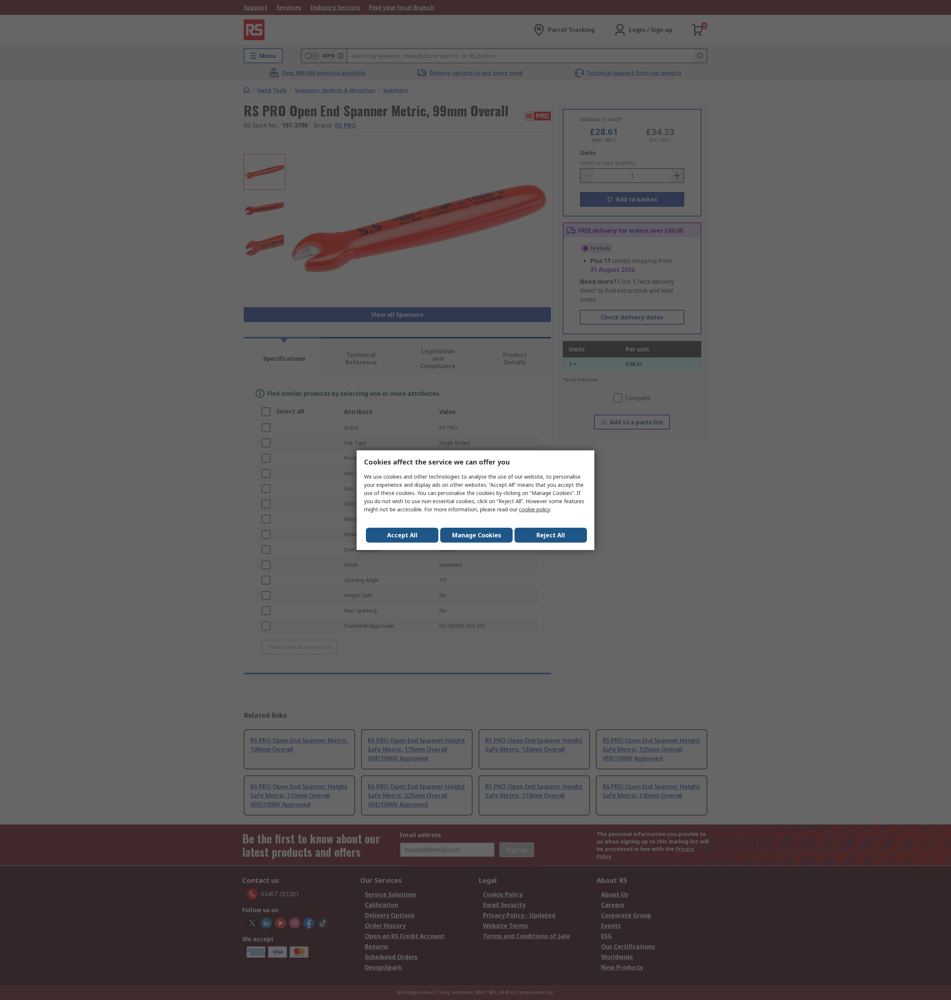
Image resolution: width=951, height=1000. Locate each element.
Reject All (550, 535)
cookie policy (534, 509)
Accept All (402, 535)
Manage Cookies (476, 535)
